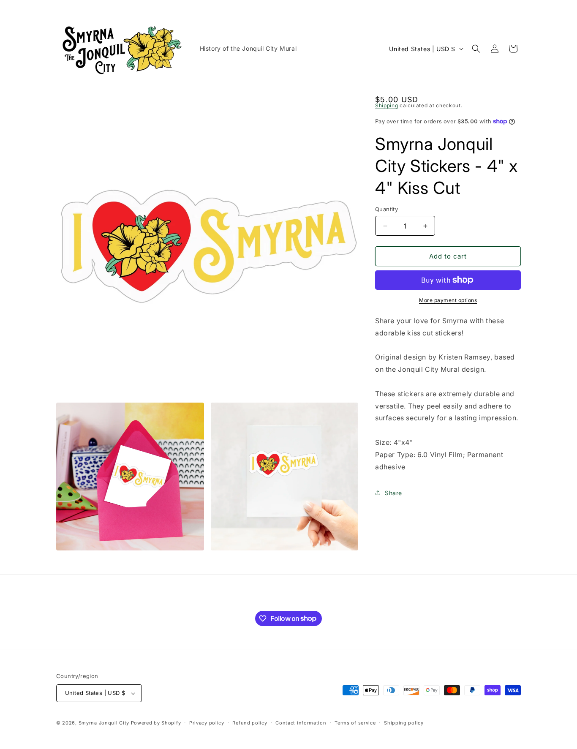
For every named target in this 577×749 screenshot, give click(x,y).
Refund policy (249, 723)
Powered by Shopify (156, 723)
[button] (476, 48)
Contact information (300, 723)
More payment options (448, 300)
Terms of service (355, 723)
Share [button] (393, 492)
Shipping (386, 105)
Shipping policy (404, 723)
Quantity (386, 209)
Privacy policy (206, 723)
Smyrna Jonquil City (104, 723)
